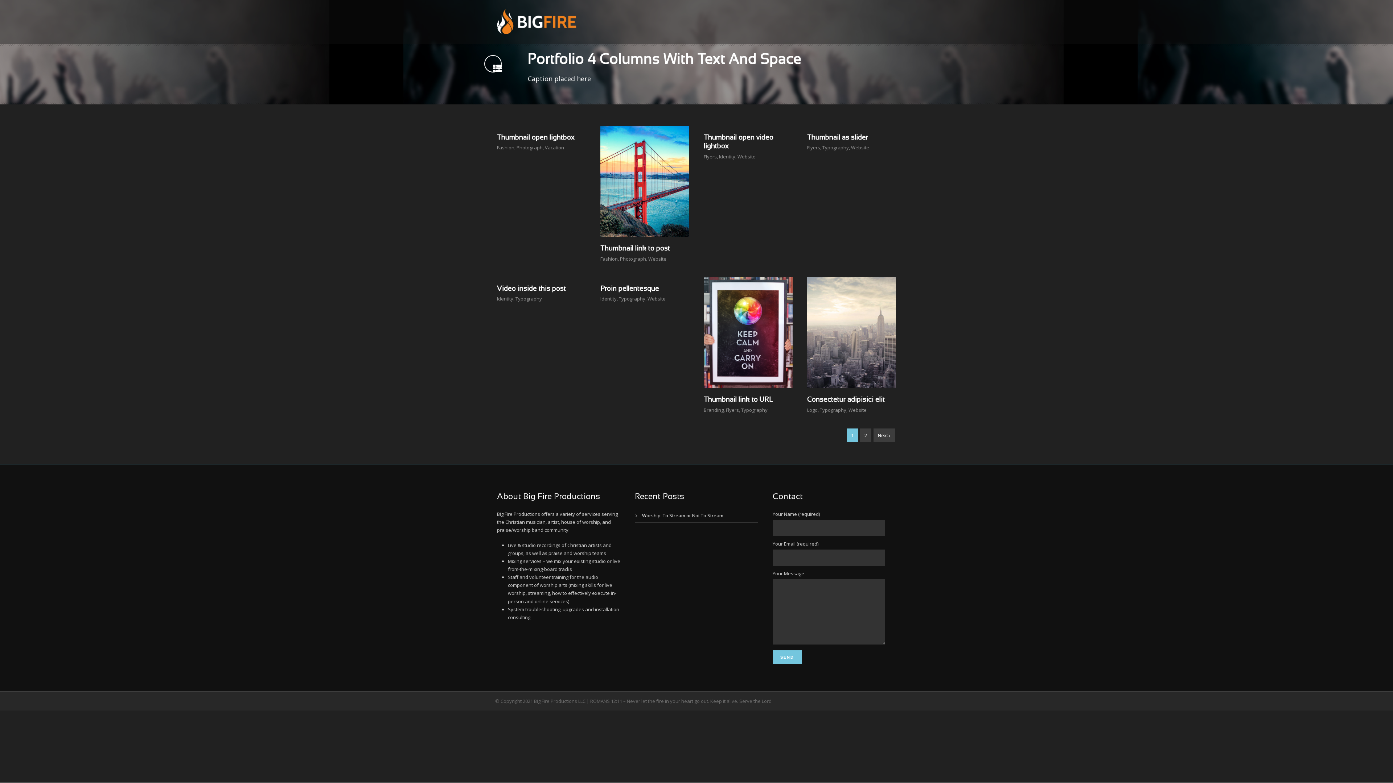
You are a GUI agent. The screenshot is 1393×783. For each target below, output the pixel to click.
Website (657, 259)
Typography (835, 147)
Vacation (554, 147)
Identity (727, 156)
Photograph (530, 147)
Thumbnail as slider (837, 137)
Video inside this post (531, 289)
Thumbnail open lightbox (536, 137)
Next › (884, 435)
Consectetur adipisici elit (846, 400)
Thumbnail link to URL (738, 400)
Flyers (710, 156)
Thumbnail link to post (635, 248)
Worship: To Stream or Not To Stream (682, 515)
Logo (812, 410)
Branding (714, 410)
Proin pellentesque (629, 289)
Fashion (505, 147)
